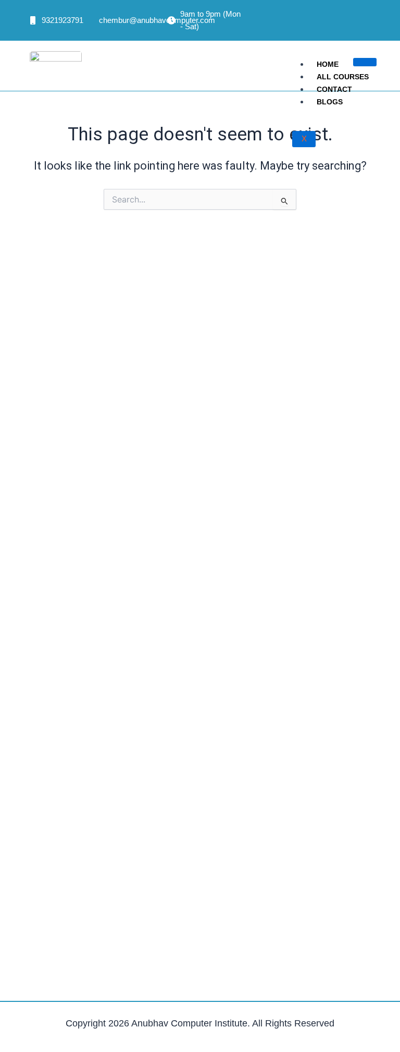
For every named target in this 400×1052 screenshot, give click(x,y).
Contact (334, 89)
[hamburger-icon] (365, 62)
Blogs (330, 102)
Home (328, 64)
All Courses (343, 77)
